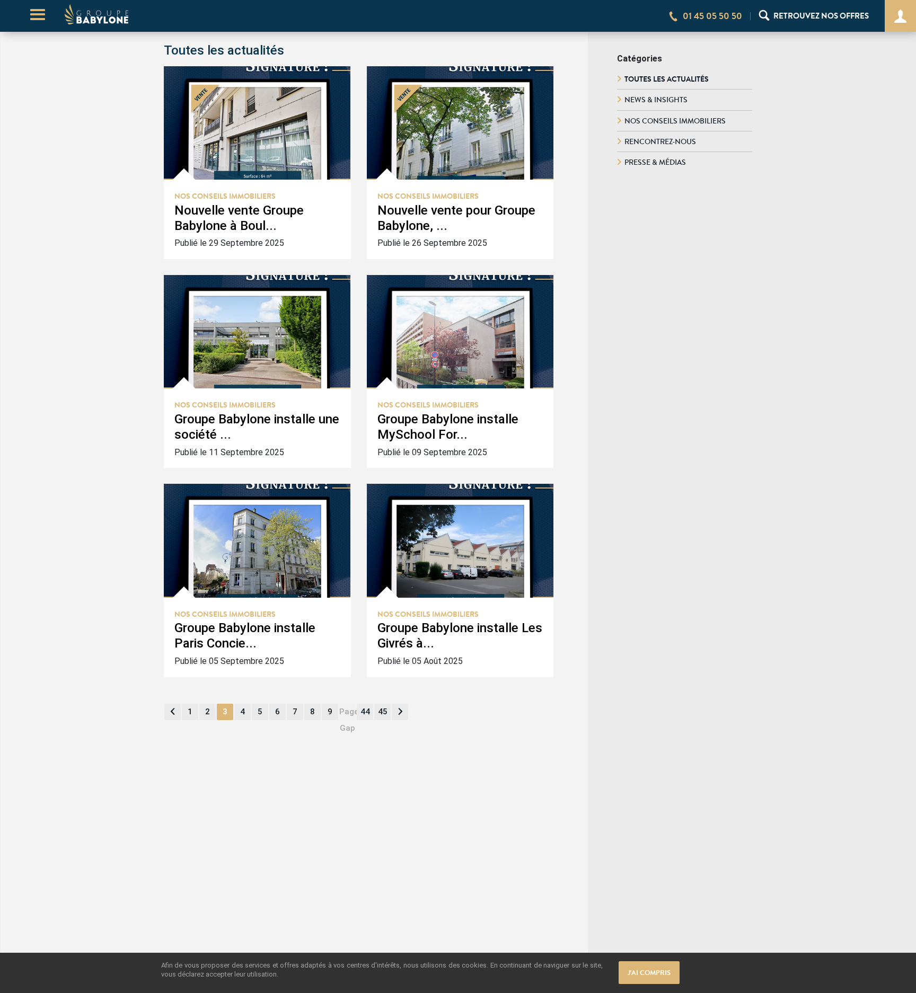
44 (365, 711)
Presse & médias (655, 162)
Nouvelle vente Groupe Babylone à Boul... (239, 218)
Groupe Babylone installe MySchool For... (447, 427)
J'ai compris (649, 973)
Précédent (172, 712)
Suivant (400, 712)
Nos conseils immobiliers (675, 121)
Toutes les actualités (666, 79)
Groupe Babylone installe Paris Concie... (244, 635)
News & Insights (656, 99)
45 (382, 711)
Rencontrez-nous (660, 141)
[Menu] (38, 16)
